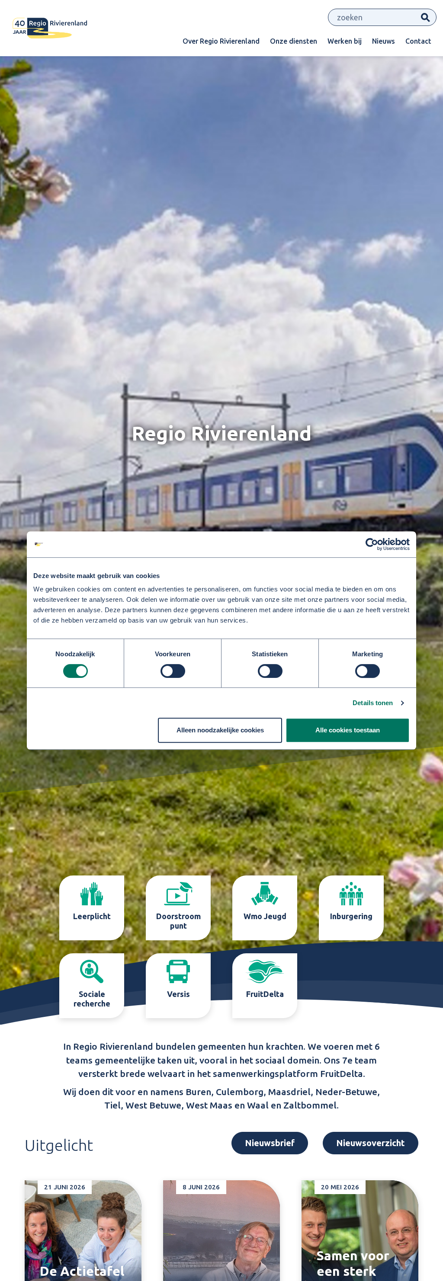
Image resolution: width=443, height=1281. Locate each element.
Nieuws (383, 41)
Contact (418, 41)
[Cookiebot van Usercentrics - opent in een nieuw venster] (372, 544)
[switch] (173, 671)
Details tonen (373, 702)
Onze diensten (293, 41)
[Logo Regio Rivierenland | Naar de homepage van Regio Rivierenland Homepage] (49, 28)
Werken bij (344, 41)
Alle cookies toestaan (347, 730)
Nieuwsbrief (270, 1199)
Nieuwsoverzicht (370, 1199)
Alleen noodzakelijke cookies (220, 730)
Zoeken (425, 17)
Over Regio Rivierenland (221, 41)
